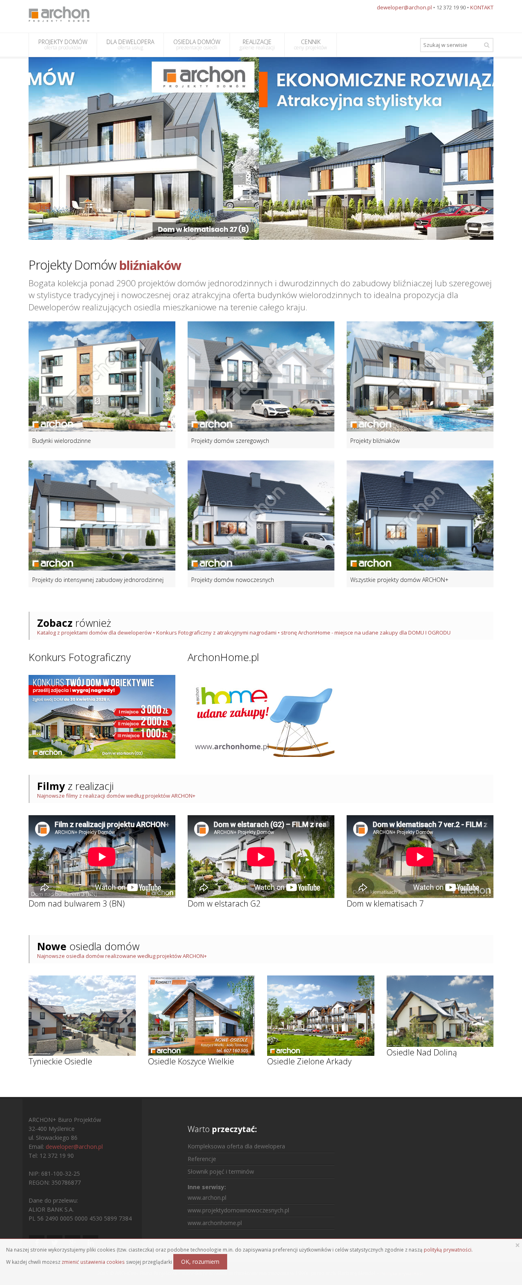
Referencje (202, 1159)
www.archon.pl (207, 1197)
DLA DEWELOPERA (130, 44)
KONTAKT (481, 7)
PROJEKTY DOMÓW (62, 44)
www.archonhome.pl (215, 1223)
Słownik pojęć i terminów (221, 1171)
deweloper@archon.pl (404, 7)
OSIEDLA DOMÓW (196, 44)
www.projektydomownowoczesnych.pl (238, 1210)
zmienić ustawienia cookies (93, 1261)
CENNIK (310, 44)
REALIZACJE (257, 44)
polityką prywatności (447, 1249)
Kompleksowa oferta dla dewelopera (236, 1146)
